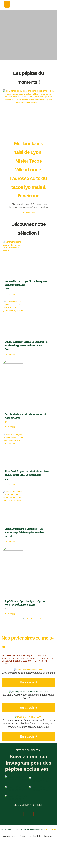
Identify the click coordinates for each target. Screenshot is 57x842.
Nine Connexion (50, 829)
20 (41, 618)
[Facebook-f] (35, 814)
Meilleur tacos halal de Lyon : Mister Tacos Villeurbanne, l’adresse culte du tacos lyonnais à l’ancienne (28, 170)
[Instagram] (21, 814)
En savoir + (28, 213)
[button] (7, 4)
